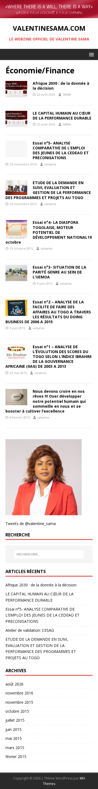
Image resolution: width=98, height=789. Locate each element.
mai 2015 (13, 738)
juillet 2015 (14, 720)
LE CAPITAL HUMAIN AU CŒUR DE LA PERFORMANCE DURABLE (62, 116)
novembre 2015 (19, 702)
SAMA (67, 94)
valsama (50, 164)
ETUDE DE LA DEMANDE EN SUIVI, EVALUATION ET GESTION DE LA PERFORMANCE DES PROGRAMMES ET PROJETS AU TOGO (48, 190)
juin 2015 (13, 729)
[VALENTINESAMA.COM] (49, 9)
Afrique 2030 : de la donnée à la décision (61, 86)
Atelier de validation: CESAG (29, 630)
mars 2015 (14, 747)
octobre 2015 (17, 711)
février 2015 (15, 756)
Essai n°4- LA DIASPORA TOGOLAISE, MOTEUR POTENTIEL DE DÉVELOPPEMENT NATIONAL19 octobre (48, 232)
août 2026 (14, 684)
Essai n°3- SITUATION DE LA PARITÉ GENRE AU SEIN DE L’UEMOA (59, 272)
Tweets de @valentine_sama (30, 523)
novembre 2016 (19, 693)
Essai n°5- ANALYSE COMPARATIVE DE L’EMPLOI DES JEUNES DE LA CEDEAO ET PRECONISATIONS (61, 150)
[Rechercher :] (49, 554)
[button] (90, 54)
